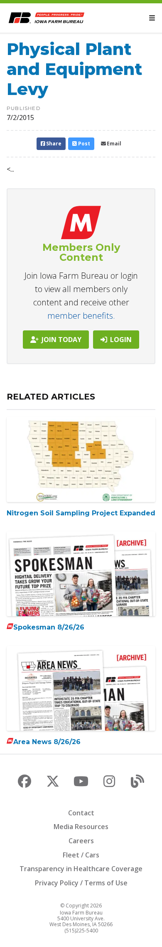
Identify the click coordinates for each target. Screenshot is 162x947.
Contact (81, 812)
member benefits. (81, 315)
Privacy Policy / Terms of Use (81, 882)
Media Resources (81, 826)
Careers (81, 840)
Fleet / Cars (81, 855)
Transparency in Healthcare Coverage (81, 868)
